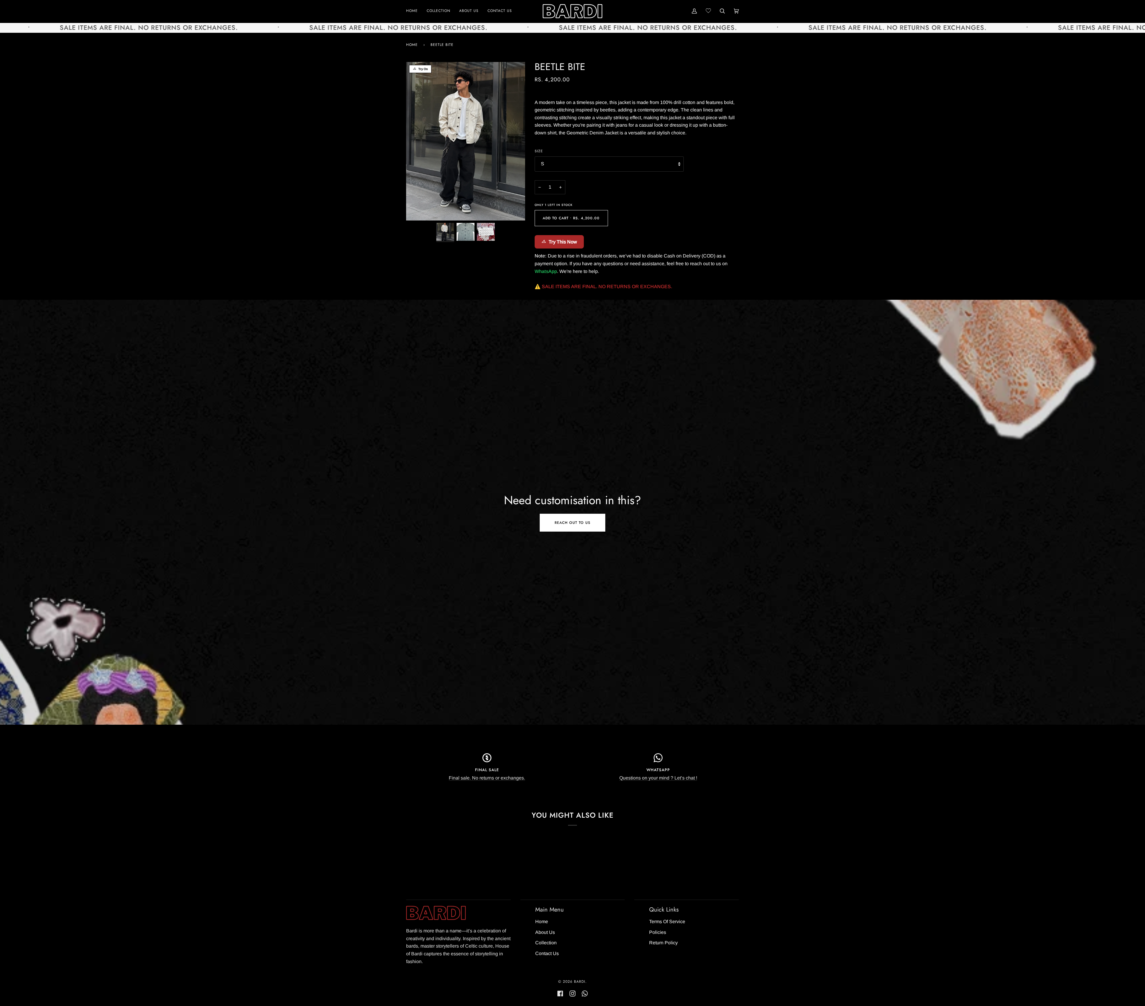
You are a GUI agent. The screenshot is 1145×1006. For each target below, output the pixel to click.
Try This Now (563, 241)
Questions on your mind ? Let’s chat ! (658, 777)
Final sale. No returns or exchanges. (487, 777)
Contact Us (547, 953)
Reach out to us (572, 522)
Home (412, 44)
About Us (545, 932)
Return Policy (663, 942)
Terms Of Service (667, 921)
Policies (657, 932)
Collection (546, 942)
